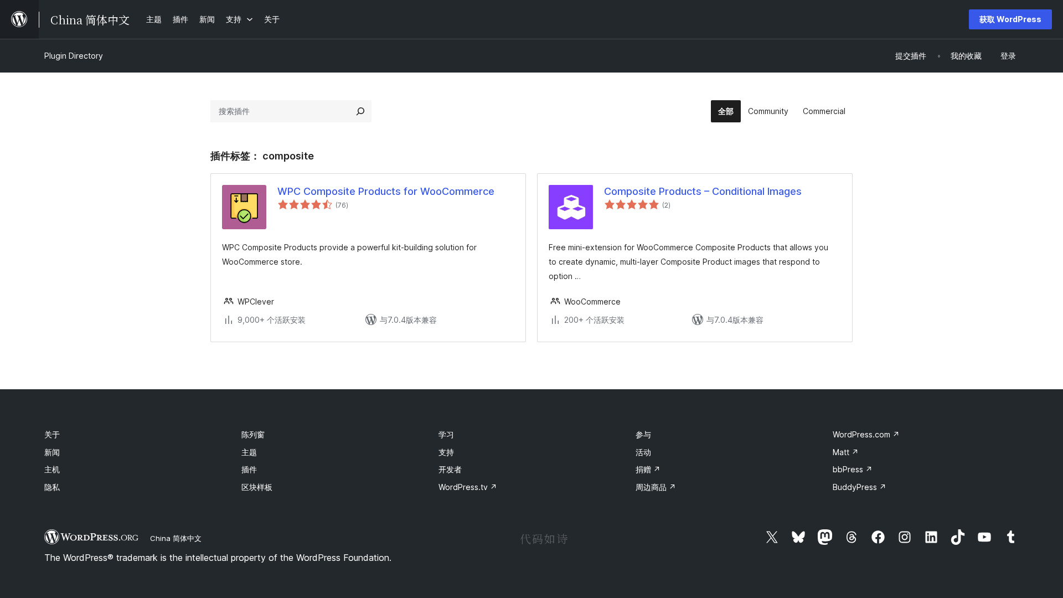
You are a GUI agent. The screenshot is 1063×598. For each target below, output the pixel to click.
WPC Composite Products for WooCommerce (385, 191)
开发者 (450, 469)
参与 (643, 434)
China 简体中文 (176, 538)
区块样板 (256, 487)
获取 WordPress (1010, 19)
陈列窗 (253, 434)
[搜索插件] (360, 111)
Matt (846, 452)
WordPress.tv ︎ (467, 487)
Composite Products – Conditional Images (703, 191)
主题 (249, 452)
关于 (52, 434)
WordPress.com (866, 434)
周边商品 (656, 487)
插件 (249, 469)
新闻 (52, 452)
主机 (52, 469)
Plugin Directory (73, 55)
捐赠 (648, 469)
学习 (446, 434)
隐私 (52, 487)
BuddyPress (859, 487)
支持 (446, 452)
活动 (643, 452)
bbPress (853, 469)
